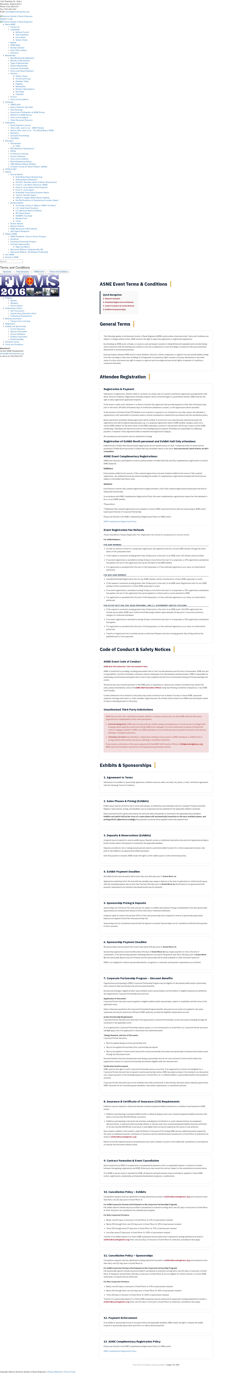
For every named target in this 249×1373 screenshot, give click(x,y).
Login (10, 18)
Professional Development (21, 316)
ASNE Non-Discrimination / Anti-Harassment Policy (126, 666)
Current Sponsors (17, 329)
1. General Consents (111, 298)
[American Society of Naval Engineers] (16, 16)
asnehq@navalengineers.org (17, 11)
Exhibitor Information (18, 336)
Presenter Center (12, 342)
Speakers (14, 303)
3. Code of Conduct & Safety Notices (118, 306)
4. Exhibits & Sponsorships (114, 309)
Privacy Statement (54, 1371)
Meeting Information (13, 318)
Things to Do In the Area (20, 321)
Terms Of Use (69, 1371)
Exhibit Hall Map (17, 339)
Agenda (13, 300)
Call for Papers (16, 305)
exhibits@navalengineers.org (123, 1137)
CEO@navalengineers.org (191, 744)
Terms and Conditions (14, 344)
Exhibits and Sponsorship (15, 326)
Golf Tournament (17, 310)
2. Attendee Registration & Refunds (118, 302)
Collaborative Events (13, 308)
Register (3, 18)
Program (8, 298)
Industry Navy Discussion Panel (23, 313)
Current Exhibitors (17, 334)
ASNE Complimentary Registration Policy (120, 521)
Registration (10, 323)
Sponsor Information (18, 331)
